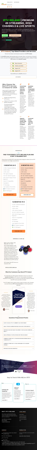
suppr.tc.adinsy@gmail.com (7, 435)
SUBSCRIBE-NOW (9, 194)
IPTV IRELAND (22, 442)
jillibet (20, 444)
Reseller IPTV (9, 2)
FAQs (20, 420)
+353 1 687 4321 (5, 437)
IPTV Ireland (4, 420)
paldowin (10, 444)
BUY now (5, 35)
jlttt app (32, 443)
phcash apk (11, 443)
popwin (13, 444)
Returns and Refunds (22, 417)
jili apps (14, 443)
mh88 (7, 443)
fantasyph (17, 444)
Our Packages (16, 2)
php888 (28, 443)
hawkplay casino (19, 443)
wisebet (23, 444)
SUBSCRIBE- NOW (18, 231)
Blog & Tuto (9, 4)
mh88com (4, 443)
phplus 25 (25, 443)
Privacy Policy (21, 414)
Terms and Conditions (22, 419)
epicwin (6, 444)
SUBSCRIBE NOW (27, 194)
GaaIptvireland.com (6, 421)
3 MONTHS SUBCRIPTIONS (15, 35)
